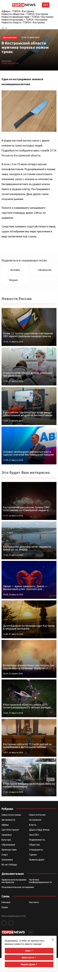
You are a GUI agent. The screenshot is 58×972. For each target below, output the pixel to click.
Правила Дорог (37, 859)
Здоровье (7, 834)
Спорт (5, 854)
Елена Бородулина (10, 63)
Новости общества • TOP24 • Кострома (25, 14)
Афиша (5, 825)
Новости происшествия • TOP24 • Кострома (27, 16)
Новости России (37, 815)
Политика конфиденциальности (40, 880)
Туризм (33, 854)
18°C (45, 5)
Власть (33, 825)
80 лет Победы (9, 864)
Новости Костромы (11, 815)
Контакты (34, 902)
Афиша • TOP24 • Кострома (18, 11)
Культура (6, 839)
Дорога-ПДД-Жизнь (39, 830)
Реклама (6, 902)
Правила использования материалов (14, 880)
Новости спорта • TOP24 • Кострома (23, 22)
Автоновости (8, 820)
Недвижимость (37, 839)
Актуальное (35, 820)
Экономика (7, 859)
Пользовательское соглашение (18, 887)
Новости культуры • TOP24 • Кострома (24, 19)
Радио (5, 907)
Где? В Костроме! (10, 830)
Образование (8, 844)
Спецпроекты (36, 849)
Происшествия (9, 849)
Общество (34, 844)
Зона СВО (34, 834)
